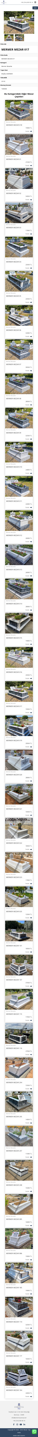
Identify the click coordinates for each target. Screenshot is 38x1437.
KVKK (19, 1432)
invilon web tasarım (19, 1435)
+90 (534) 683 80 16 (27, 2)
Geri (35, 8)
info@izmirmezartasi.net (19, 1418)
